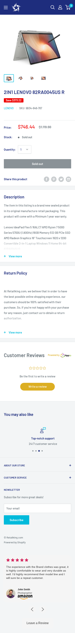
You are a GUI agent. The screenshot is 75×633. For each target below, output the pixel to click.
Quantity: (10, 149)
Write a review (37, 386)
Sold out (37, 164)
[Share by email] (68, 179)
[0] (68, 7)
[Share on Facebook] (46, 179)
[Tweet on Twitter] (61, 179)
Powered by (54, 355)
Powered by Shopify (15, 542)
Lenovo (9, 108)
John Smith (24, 589)
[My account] (60, 7)
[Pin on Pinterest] (54, 179)
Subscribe (16, 520)
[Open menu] (6, 7)
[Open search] (53, 7)
